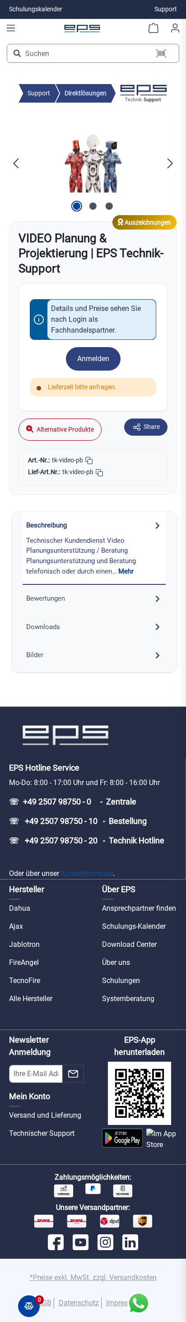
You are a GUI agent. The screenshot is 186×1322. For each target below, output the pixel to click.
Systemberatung (128, 998)
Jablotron (24, 944)
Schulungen (121, 980)
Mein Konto (29, 1096)
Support (165, 9)
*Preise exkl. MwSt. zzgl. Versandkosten (93, 1277)
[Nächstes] (170, 163)
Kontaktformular (87, 873)
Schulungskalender (35, 9)
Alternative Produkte (64, 429)
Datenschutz (79, 1302)
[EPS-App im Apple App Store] (161, 1139)
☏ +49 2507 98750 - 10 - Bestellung (78, 821)
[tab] (94, 548)
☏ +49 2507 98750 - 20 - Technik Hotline (86, 840)
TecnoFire (24, 980)
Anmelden (93, 358)
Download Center (129, 944)
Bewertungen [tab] (45, 598)
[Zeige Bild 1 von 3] (76, 206)
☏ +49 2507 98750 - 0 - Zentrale (72, 801)
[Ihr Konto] (175, 28)
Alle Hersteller (30, 998)
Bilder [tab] (34, 655)
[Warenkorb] (153, 28)
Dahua (19, 908)
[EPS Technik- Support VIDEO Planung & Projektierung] (93, 163)
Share (152, 426)
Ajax (16, 926)
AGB (44, 1302)
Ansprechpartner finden (139, 908)
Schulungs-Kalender (134, 926)
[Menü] (11, 28)
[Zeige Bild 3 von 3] (109, 206)
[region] (93, 163)
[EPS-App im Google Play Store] (122, 1139)
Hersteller (26, 889)
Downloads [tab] (43, 627)
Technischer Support (41, 1133)
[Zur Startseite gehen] (82, 28)
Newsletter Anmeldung (30, 1046)
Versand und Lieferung (45, 1115)
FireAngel (24, 962)
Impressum (124, 1302)
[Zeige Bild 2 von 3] (93, 206)
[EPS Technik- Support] (143, 93)
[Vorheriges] (16, 163)
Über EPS (118, 889)
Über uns (116, 962)
